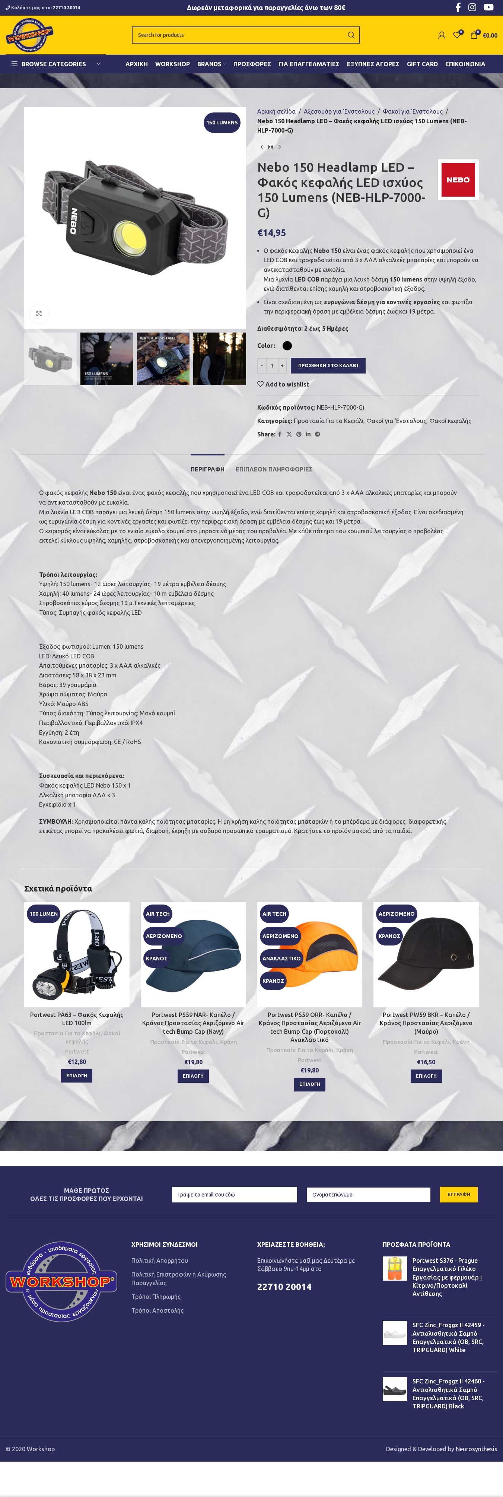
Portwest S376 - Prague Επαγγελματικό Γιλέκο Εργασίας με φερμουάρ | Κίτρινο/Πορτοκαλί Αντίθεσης (447, 1277)
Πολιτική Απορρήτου (159, 1260)
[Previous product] (261, 147)
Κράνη (228, 1042)
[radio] (287, 345)
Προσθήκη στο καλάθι (328, 365)
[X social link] (289, 434)
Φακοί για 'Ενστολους (413, 111)
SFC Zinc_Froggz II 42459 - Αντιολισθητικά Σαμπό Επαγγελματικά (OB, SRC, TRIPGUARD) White (449, 1337)
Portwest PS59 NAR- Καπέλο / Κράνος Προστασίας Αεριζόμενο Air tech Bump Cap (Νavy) (193, 1023)
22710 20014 (66, 7)
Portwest (77, 1051)
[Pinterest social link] (299, 434)
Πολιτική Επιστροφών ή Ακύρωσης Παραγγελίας (178, 1278)
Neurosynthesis (476, 1449)
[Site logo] (30, 34)
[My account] (441, 35)
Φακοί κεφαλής (450, 420)
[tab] (208, 465)
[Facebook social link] (280, 434)
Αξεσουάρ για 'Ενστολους (339, 111)
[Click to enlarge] (39, 313)
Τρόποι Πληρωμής (156, 1296)
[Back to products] (270, 147)
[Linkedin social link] (308, 434)
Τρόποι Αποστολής (157, 1310)
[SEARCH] (351, 35)
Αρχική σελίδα (276, 111)
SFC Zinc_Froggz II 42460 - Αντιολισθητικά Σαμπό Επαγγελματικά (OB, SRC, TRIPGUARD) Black (449, 1393)
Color (265, 345)
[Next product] (279, 147)
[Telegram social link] (317, 434)
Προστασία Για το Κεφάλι (328, 420)
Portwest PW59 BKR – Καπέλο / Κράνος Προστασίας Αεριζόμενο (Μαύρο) (426, 1023)
